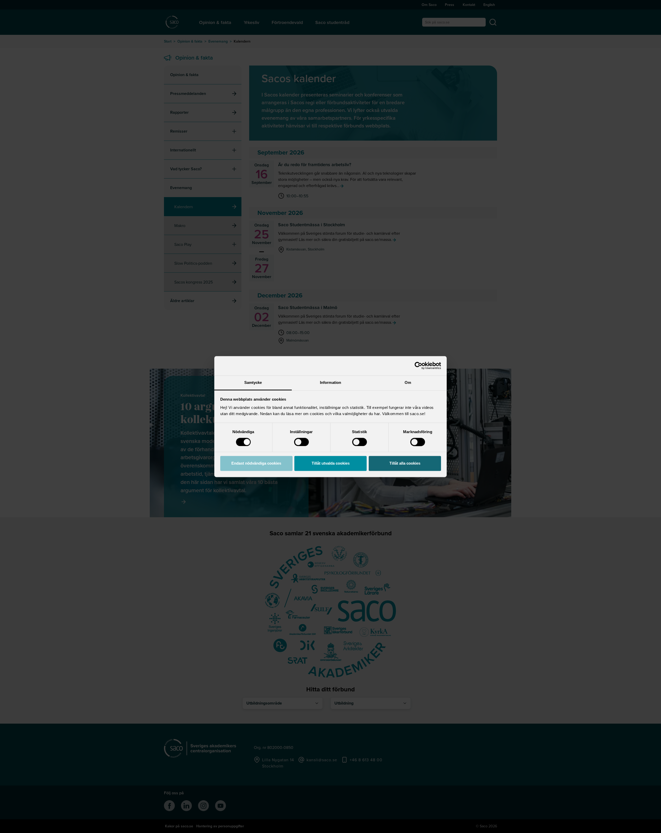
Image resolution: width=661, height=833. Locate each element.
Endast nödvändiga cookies (256, 463)
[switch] (301, 442)
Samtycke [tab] (253, 382)
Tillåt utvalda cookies (331, 463)
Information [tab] (330, 382)
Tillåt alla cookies (404, 463)
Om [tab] (408, 382)
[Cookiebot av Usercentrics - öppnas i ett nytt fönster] (418, 365)
